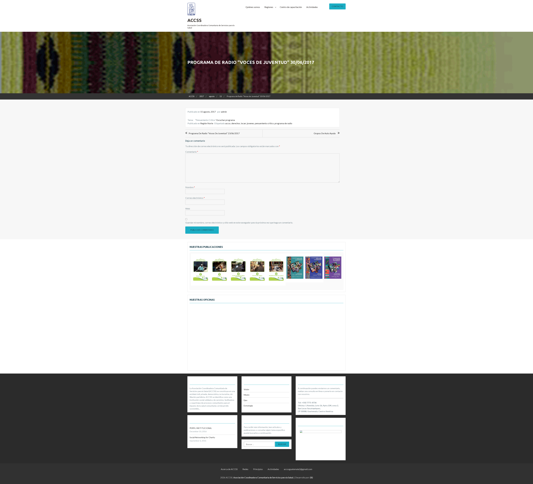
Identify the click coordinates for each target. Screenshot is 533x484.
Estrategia (248, 405)
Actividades (312, 7)
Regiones (268, 7)
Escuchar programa (225, 120)
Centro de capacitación (291, 7)
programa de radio (283, 123)
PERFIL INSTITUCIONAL (201, 428)
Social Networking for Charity (202, 437)
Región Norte (206, 123)
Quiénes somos (253, 7)
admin (224, 111)
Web (187, 208)
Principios (258, 469)
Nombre (190, 187)
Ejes (245, 400)
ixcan (243, 123)
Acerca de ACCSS (229, 469)
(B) (311, 477)
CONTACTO (337, 6)
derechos (235, 123)
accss (228, 123)
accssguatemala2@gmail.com (298, 469)
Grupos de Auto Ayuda (324, 133)
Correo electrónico (195, 198)
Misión (246, 395)
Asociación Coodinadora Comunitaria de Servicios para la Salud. (263, 477)
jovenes (250, 123)
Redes (245, 469)
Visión (246, 389)
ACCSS (194, 20)
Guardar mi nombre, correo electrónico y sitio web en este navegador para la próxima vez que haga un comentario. (239, 222)
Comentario (191, 151)
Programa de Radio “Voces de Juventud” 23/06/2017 (214, 133)
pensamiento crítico (264, 123)
